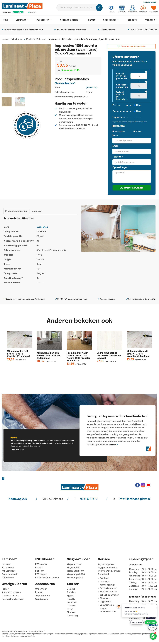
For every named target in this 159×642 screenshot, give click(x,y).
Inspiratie (132, 20)
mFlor (70, 609)
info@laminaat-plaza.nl (72, 128)
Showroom (121, 12)
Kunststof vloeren (11, 592)
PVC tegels (40, 574)
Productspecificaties (16, 211)
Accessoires (110, 20)
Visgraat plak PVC (76, 574)
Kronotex (72, 602)
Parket (91, 20)
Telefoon (117, 156)
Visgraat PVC (73, 567)
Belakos (71, 589)
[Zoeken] (99, 7)
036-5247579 (83, 125)
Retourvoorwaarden (116, 634)
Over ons (104, 581)
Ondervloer (117, 111)
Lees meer (111, 445)
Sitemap (5, 634)
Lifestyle (71, 605)
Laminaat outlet (10, 595)
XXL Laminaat (8, 571)
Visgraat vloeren (68, 20)
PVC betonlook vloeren (47, 577)
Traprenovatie (42, 595)
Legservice (117, 117)
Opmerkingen (120, 167)
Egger (70, 595)
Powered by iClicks (36, 631)
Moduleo (71, 612)
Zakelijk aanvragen (150, 2)
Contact (150, 20)
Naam (115, 135)
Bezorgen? (117, 126)
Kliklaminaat (8, 577)
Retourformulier (108, 588)
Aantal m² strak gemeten (121, 76)
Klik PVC (39, 567)
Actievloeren (143, 12)
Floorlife (71, 599)
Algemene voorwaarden (98, 634)
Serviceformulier (108, 591)
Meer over (37, 211)
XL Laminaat (8, 567)
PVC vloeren (43, 20)
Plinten (116, 105)
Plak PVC (39, 571)
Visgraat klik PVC (75, 571)
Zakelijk (111, 12)
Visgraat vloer (74, 564)
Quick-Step (91, 87)
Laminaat (21, 20)
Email (115, 146)
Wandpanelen (42, 599)
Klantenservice (132, 12)
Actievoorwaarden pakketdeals (23, 636)
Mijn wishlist (153, 12)
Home (5, 20)
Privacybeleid (15, 634)
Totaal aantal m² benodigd (121, 96)
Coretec (71, 592)
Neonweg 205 (17, 499)
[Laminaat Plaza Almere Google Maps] (79, 527)
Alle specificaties (64, 83)
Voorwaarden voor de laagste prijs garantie (71, 634)
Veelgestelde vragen (45, 634)
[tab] (16, 211)
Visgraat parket (75, 577)
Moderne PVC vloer (36, 39)
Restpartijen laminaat (13, 599)
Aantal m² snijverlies (121, 85)
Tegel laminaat (9, 574)
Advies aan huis (108, 612)
